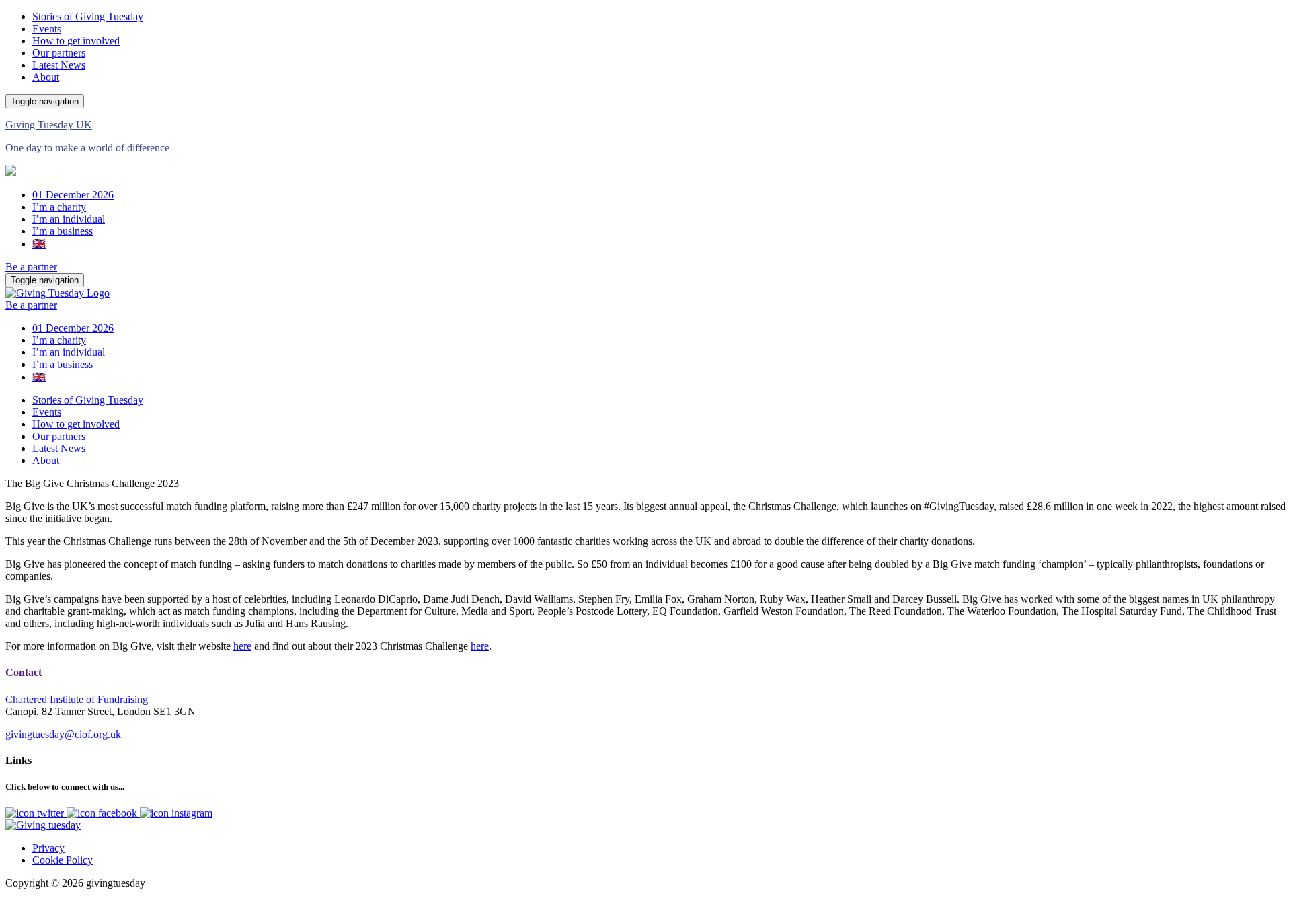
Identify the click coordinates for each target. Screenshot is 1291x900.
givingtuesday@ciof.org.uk (63, 734)
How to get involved (76, 40)
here (242, 646)
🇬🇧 (39, 244)
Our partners (58, 53)
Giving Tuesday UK (48, 124)
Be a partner (31, 266)
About (45, 77)
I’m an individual (68, 219)
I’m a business (62, 231)
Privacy (48, 848)
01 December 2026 (73, 194)
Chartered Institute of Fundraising (76, 699)
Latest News (58, 65)
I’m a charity (59, 207)
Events (46, 28)
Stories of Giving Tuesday (87, 16)
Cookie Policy (62, 860)
